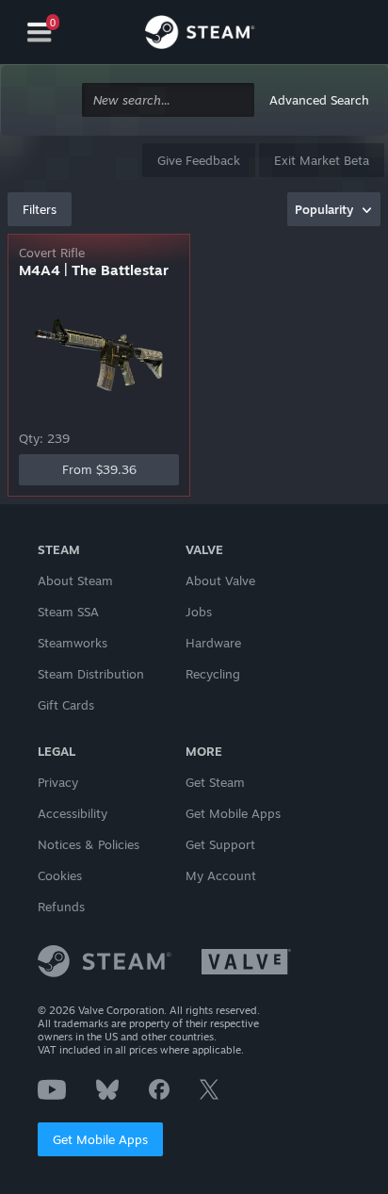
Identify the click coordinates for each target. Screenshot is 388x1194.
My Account (221, 875)
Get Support (220, 844)
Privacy (58, 782)
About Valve (220, 580)
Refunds (61, 906)
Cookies (60, 875)
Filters (40, 209)
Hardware (213, 642)
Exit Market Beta (321, 160)
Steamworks (72, 642)
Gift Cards (66, 704)
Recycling (213, 673)
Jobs (199, 611)
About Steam (75, 580)
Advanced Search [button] (319, 99)
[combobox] (168, 100)
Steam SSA (68, 611)
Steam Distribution (91, 673)
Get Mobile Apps (100, 1139)
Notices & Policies (88, 844)
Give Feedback (198, 160)
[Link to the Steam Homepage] (200, 35)
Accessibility (72, 813)
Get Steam (215, 782)
